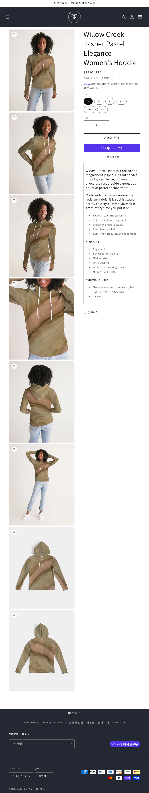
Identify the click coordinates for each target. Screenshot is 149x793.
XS (102, 109)
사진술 (90, 722)
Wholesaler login (53, 722)
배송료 (87, 77)
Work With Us (31, 722)
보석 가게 (103, 722)
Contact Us (118, 722)
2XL (89, 109)
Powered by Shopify (38, 789)
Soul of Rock (22, 789)
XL (121, 101)
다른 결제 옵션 (111, 156)
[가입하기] (70, 744)
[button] (8, 17)
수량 (86, 117)
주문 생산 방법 (74, 722)
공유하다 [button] (93, 312)
